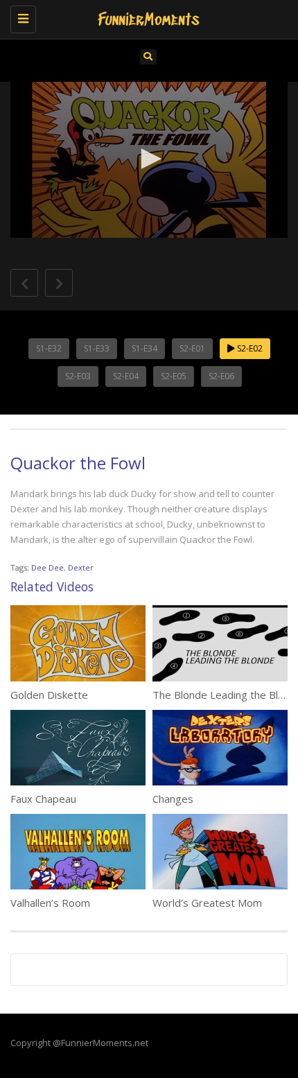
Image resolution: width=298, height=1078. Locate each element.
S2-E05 (173, 376)
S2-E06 (221, 376)
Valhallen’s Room (50, 903)
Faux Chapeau (43, 799)
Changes (172, 799)
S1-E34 (144, 348)
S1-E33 (96, 348)
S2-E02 (249, 348)
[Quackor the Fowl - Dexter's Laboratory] (145, 17)
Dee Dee (47, 567)
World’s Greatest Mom (207, 903)
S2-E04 (126, 376)
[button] (149, 159)
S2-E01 (192, 348)
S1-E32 (49, 348)
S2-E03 (78, 376)
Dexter (81, 567)
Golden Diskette (49, 695)
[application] (149, 160)
